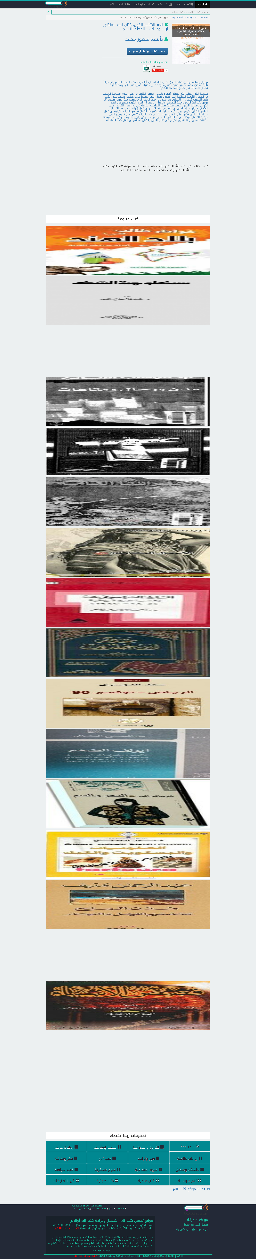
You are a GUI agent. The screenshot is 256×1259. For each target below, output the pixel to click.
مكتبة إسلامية (105, 1147)
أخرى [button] (111, 4)
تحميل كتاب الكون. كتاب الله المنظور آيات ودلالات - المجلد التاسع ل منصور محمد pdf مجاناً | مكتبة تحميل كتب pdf (191, 37)
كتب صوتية (163, 4)
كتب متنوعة (177, 18)
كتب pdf (204, 18)
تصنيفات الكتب (183, 4)
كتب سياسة (64, 1169)
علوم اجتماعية (146, 1169)
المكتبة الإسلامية (142, 4)
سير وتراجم (146, 1158)
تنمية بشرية (187, 1180)
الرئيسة (201, 4)
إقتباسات (122, 4)
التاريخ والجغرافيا (146, 1147)
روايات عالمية (187, 1158)
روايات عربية (64, 1147)
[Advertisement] (72, 42)
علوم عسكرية (105, 1169)
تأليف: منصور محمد (144, 39)
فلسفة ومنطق (187, 1169)
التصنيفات (191, 18)
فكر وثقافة (64, 1158)
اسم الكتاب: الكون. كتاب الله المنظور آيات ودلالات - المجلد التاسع (135, 26)
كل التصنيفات (64, 1180)
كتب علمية (146, 1180)
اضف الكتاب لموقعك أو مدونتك (147, 51)
